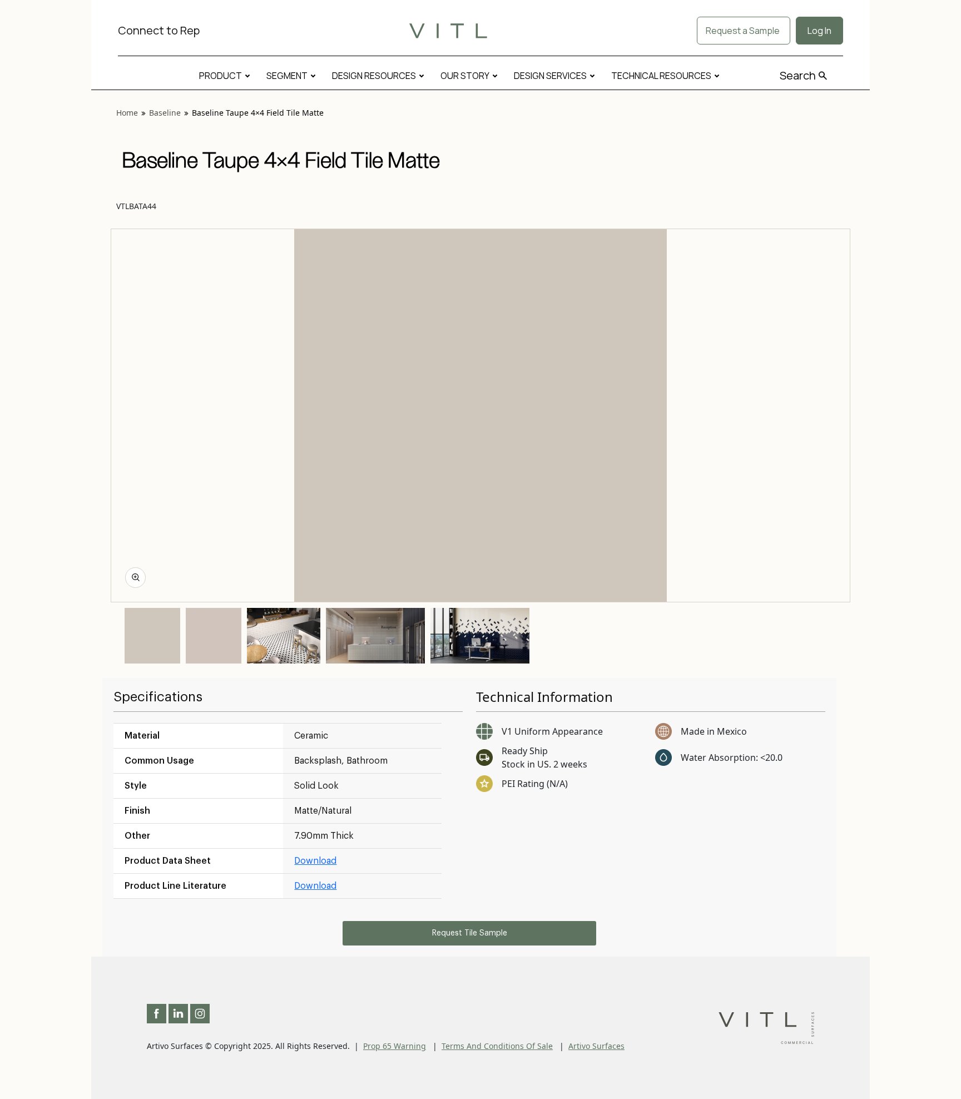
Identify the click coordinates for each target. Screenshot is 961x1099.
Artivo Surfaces (596, 1046)
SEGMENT (287, 76)
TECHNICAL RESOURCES (661, 76)
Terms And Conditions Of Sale (497, 1046)
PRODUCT (220, 76)
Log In (819, 30)
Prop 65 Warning (394, 1046)
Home (127, 112)
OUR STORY (464, 76)
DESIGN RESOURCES (374, 76)
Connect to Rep (159, 30)
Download (315, 861)
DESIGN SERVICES (550, 76)
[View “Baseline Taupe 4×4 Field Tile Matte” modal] (135, 577)
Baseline (165, 112)
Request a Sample (743, 30)
